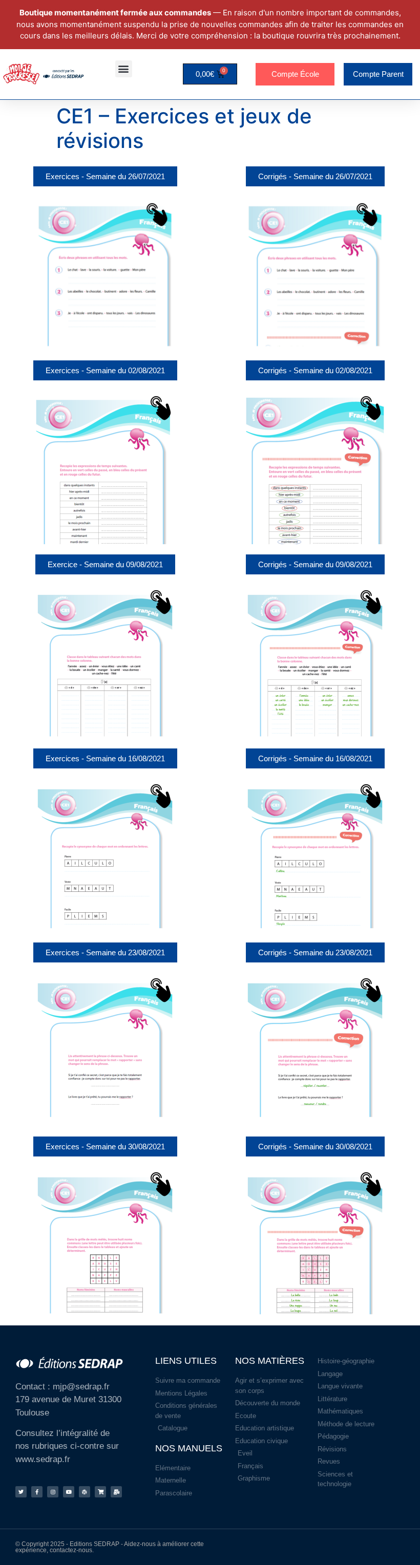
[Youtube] (68, 1491)
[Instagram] (52, 1491)
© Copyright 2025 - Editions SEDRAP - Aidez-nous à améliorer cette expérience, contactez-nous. (109, 1547)
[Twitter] (21, 1491)
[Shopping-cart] (100, 1491)
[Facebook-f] (37, 1491)
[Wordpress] (84, 1491)
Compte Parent (378, 74)
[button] (123, 68)
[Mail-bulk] (116, 1491)
